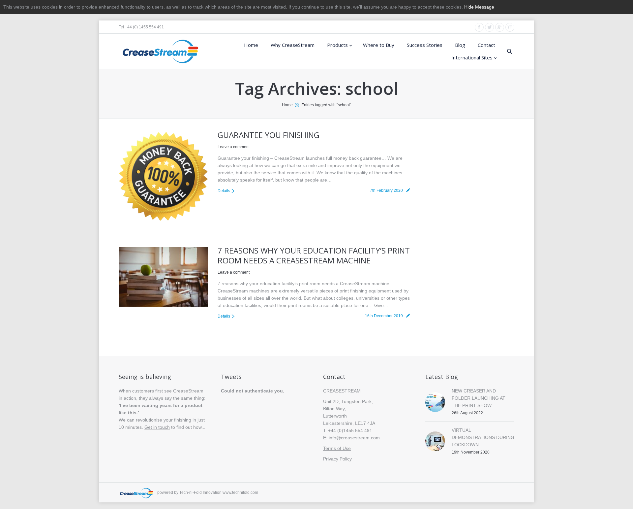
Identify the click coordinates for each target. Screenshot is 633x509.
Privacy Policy (337, 458)
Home (287, 105)
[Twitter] (489, 27)
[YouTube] (509, 27)
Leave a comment (234, 147)
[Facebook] (479, 27)
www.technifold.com (240, 492)
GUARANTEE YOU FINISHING (268, 134)
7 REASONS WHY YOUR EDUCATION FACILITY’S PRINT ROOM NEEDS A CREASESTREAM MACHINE (314, 255)
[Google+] (499, 27)
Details (224, 190)
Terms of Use (337, 448)
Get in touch (157, 427)
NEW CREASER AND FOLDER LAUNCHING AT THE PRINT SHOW (478, 398)
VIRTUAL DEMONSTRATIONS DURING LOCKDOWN (483, 437)
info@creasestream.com (354, 437)
